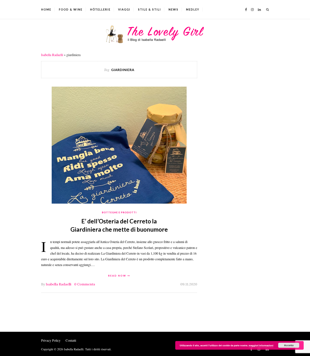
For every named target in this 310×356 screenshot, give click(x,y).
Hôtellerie (100, 9)
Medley (192, 9)
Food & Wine (70, 9)
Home (46, 9)
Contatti (71, 340)
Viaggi (124, 9)
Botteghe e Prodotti (119, 212)
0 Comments (84, 284)
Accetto (289, 345)
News (173, 9)
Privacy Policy (51, 340)
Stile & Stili (149, 9)
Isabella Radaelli (52, 54)
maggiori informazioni (261, 345)
